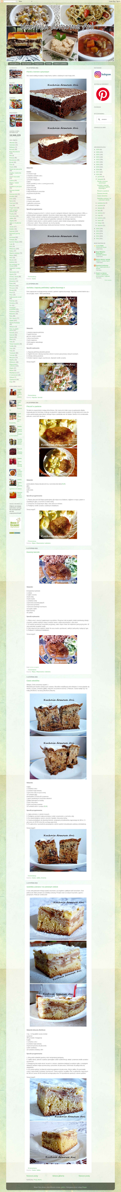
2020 (98, 164)
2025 (98, 152)
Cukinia (11, 180)
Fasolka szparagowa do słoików (19, 442)
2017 (98, 172)
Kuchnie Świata (14, 242)
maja (99, 215)
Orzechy (43, 878)
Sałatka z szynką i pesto (103, 261)
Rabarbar (12, 313)
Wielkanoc (12, 362)
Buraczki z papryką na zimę (19, 451)
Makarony (12, 248)
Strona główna (14, 63)
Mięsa (34, 543)
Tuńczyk (11, 355)
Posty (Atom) (38, 1179)
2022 (98, 159)
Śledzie (11, 337)
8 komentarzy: (32, 395)
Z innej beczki (13, 375)
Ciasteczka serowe (101, 247)
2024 (98, 154)
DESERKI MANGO (101, 255)
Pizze (11, 295)
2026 (98, 149)
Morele (11, 260)
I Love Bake (100, 245)
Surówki (40, 397)
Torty (10, 348)
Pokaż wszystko (108, 280)
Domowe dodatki (14, 190)
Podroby (11, 301)
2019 (98, 167)
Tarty (10, 341)
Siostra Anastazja (14, 322)
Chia (10, 164)
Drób (10, 198)
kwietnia (100, 218)
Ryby (10, 316)
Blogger (84, 1187)
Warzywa (12, 357)
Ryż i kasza (12, 318)
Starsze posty (84, 1176)
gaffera (63, 1187)
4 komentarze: (32, 669)
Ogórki (11, 274)
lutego (100, 223)
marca (100, 220)
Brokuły (11, 158)
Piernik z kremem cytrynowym (38, 72)
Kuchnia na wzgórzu (34, 667)
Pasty (11, 283)
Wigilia (11, 368)
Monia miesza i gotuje (103, 259)
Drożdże (11, 196)
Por (10, 305)
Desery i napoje (14, 183)
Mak (10, 246)
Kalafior (11, 229)
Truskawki (12, 353)
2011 (97, 238)
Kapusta (34, 397)
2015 (98, 228)
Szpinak (11, 335)
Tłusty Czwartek (14, 344)
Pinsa (11, 292)
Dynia (11, 201)
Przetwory (12, 311)
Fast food (12, 203)
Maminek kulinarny (102, 265)
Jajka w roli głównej (15, 223)
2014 (98, 231)
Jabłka (38, 878)
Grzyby (11, 214)
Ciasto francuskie (14, 176)
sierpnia (100, 208)
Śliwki (11, 339)
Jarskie (11, 226)
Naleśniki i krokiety (15, 268)
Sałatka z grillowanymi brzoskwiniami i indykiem (103, 275)
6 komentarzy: (32, 541)
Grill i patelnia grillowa (13, 210)
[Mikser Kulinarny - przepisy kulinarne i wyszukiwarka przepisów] (15, 528)
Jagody (11, 220)
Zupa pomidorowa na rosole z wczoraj (19, 473)
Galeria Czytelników (60, 63)
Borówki (11, 149)
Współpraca (13, 372)
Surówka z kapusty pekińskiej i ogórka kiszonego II (46, 288)
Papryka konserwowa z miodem (19, 495)
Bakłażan (12, 147)
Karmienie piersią (14, 233)
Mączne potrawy (14, 253)
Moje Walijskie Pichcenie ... (100, 252)
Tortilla (11, 346)
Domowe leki (13, 194)
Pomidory (12, 303)
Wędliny (11, 360)
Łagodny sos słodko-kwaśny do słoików (19, 393)
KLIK (63, 484)
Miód (10, 257)
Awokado (12, 145)
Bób (10, 155)
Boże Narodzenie (14, 151)
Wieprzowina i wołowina (43, 543)
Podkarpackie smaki (15, 297)
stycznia (100, 225)
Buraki (11, 162)
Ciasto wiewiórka (33, 681)
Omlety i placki (13, 276)
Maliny (11, 251)
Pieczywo (12, 288)
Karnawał (12, 237)
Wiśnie (11, 370)
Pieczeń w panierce (34, 406)
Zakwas (11, 377)
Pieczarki (12, 285)
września (100, 205)
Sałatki (11, 320)
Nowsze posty (32, 1176)
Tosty (11, 350)
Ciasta (34, 278)
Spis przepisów (26, 63)
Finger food (12, 207)
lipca (99, 210)
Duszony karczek (33, 552)
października (102, 203)
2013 (98, 233)
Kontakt (48, 63)
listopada (100, 179)
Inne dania (12, 216)
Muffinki (11, 262)
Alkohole (12, 142)
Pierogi (11, 290)
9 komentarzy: (32, 276)
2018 (98, 169)
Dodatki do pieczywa (15, 186)
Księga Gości (39, 63)
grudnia (100, 176)
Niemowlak (12, 272)
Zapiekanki (12, 379)
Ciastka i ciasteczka (15, 173)
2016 (98, 174)
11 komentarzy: (32, 1168)
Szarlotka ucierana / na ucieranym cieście (42, 887)
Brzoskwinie (13, 160)
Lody (10, 244)
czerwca (100, 213)
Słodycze (12, 326)
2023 (98, 157)
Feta (10, 205)
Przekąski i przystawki (12, 308)
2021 (98, 162)
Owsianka (12, 281)
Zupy (10, 382)
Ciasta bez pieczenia (15, 169)
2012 (98, 236)
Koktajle (11, 239)
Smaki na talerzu (101, 273)
